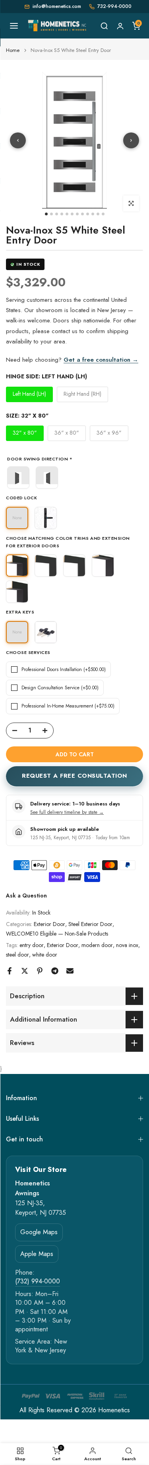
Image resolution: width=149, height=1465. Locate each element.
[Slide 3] (56, 214)
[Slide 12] (103, 214)
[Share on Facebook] (9, 970)
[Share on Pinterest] (39, 970)
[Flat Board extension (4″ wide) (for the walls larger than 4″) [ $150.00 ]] (103, 565)
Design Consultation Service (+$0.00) (60, 687)
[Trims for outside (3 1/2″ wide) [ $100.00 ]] (46, 565)
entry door (31, 945)
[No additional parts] (17, 565)
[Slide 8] (82, 214)
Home (12, 50)
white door (44, 955)
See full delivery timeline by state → (67, 812)
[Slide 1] (46, 214)
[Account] (120, 25)
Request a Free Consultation (74, 775)
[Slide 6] (72, 214)
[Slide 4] (61, 214)
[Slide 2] (51, 214)
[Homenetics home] (57, 26)
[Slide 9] (87, 214)
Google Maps (39, 1232)
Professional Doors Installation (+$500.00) (63, 669)
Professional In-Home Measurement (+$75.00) (67, 705)
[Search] (104, 25)
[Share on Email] (70, 970)
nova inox (127, 945)
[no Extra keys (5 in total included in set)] (17, 632)
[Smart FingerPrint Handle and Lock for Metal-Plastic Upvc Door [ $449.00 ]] (46, 518)
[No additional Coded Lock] (17, 518)
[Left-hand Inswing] (18, 477)
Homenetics (114, 1410)
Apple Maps (36, 1253)
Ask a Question (26, 895)
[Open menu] (14, 25)
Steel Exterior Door (90, 924)
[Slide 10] (92, 214)
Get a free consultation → (101, 359)
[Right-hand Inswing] (47, 477)
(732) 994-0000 (37, 1281)
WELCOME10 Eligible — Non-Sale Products (57, 934)
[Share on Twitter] (24, 970)
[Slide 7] (77, 214)
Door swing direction (39, 459)
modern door (97, 945)
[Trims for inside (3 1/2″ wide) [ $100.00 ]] (74, 565)
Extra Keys (20, 612)
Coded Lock (21, 498)
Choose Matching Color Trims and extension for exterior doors (68, 542)
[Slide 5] (67, 214)
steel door (17, 955)
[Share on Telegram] (54, 970)
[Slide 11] (98, 214)
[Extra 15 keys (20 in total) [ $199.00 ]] (46, 632)
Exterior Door (49, 924)
